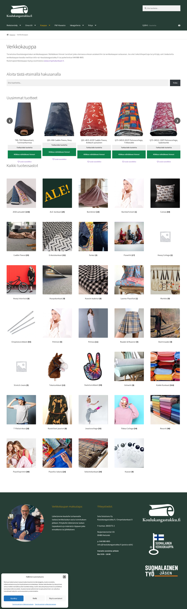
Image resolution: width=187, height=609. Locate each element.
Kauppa (43, 25)
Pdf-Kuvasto (60, 25)
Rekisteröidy (12, 25)
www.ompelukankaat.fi (54, 60)
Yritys (90, 25)
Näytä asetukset (55, 598)
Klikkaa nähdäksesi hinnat (24, 154)
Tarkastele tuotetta (24, 147)
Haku (175, 82)
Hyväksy (13, 598)
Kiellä (35, 598)
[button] (64, 577)
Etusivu (12, 35)
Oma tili (28, 25)
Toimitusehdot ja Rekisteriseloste (22, 604)
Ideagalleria (75, 25)
